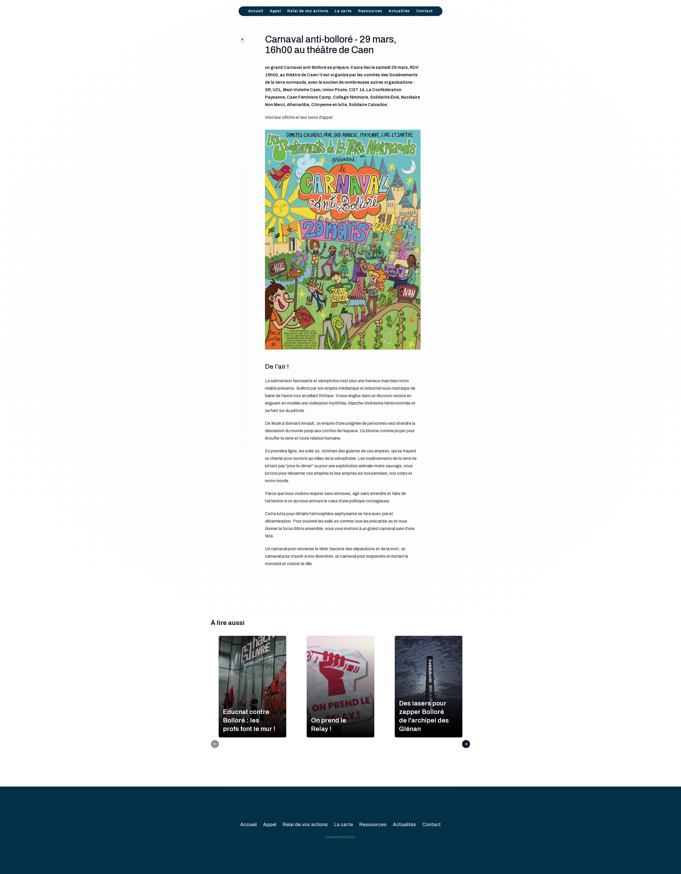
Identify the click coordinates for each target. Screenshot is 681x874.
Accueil (255, 11)
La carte (343, 11)
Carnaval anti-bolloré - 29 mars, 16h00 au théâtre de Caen (330, 44)
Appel (275, 11)
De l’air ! (277, 366)
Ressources (370, 11)
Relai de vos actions (307, 11)
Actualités (399, 11)
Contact (424, 11)
